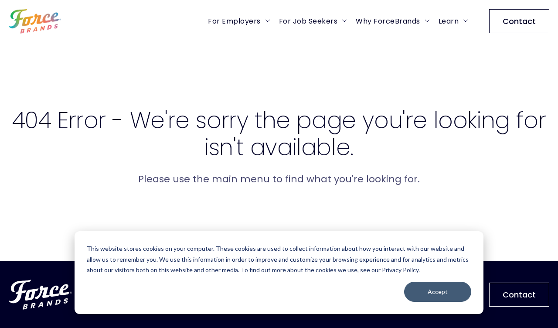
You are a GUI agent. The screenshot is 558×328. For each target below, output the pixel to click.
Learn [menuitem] (449, 21)
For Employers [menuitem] (234, 21)
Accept (438, 291)
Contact (519, 21)
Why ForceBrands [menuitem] (388, 21)
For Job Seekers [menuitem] (308, 21)
